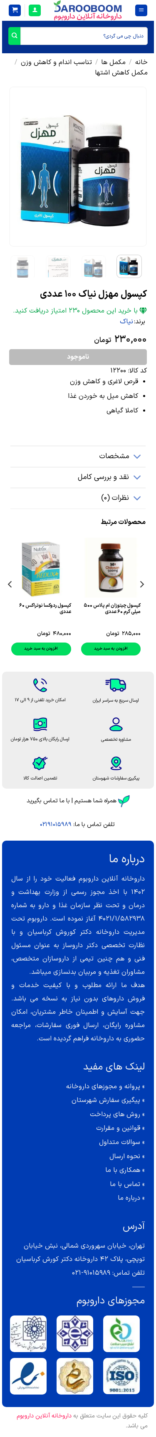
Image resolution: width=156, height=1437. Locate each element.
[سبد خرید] (15, 11)
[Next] (16, 167)
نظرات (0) (115, 498)
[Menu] (141, 11)
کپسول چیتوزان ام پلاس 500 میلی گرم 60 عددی (112, 609)
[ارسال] (14, 36)
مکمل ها (113, 62)
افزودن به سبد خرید (111, 648)
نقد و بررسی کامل (103, 477)
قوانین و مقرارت (118, 1128)
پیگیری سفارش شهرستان (106, 1100)
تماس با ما (125, 1184)
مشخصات (114, 456)
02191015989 (56, 824)
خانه (141, 62)
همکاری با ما (122, 1170)
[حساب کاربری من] (35, 11)
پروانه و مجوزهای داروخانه (103, 1087)
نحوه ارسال (124, 1157)
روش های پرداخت (115, 1114)
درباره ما (129, 1198)
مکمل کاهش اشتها (121, 73)
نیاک (126, 322)
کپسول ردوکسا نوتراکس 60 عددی (45, 609)
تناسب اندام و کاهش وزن (56, 62)
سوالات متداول (119, 1142)
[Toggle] (137, 458)
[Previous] (133, 167)
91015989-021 (91, 1273)
